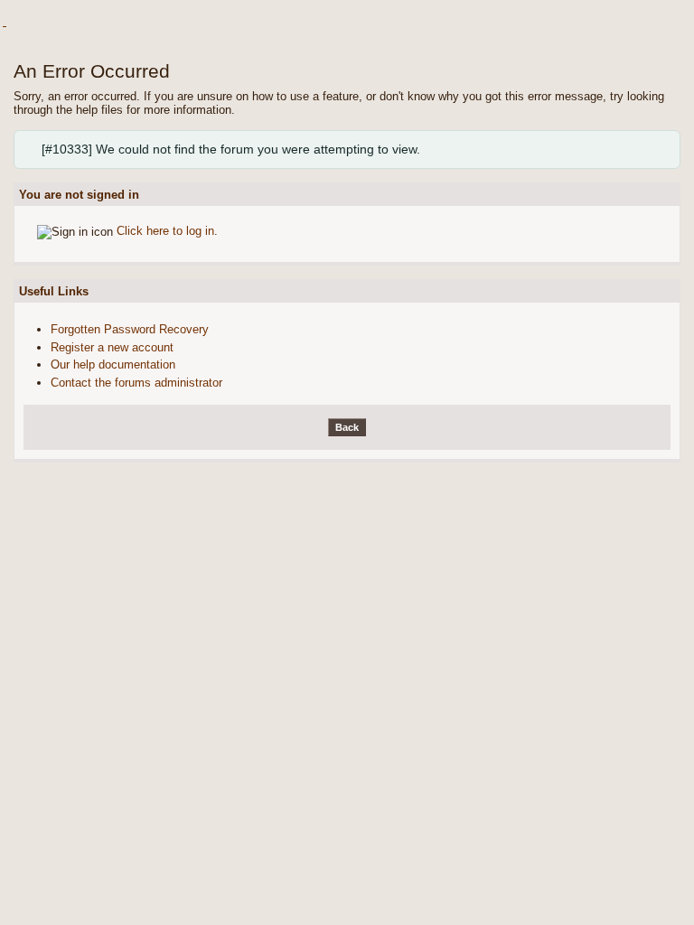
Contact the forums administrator (136, 382)
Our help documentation (113, 364)
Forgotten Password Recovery (130, 329)
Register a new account (112, 347)
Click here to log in (165, 231)
